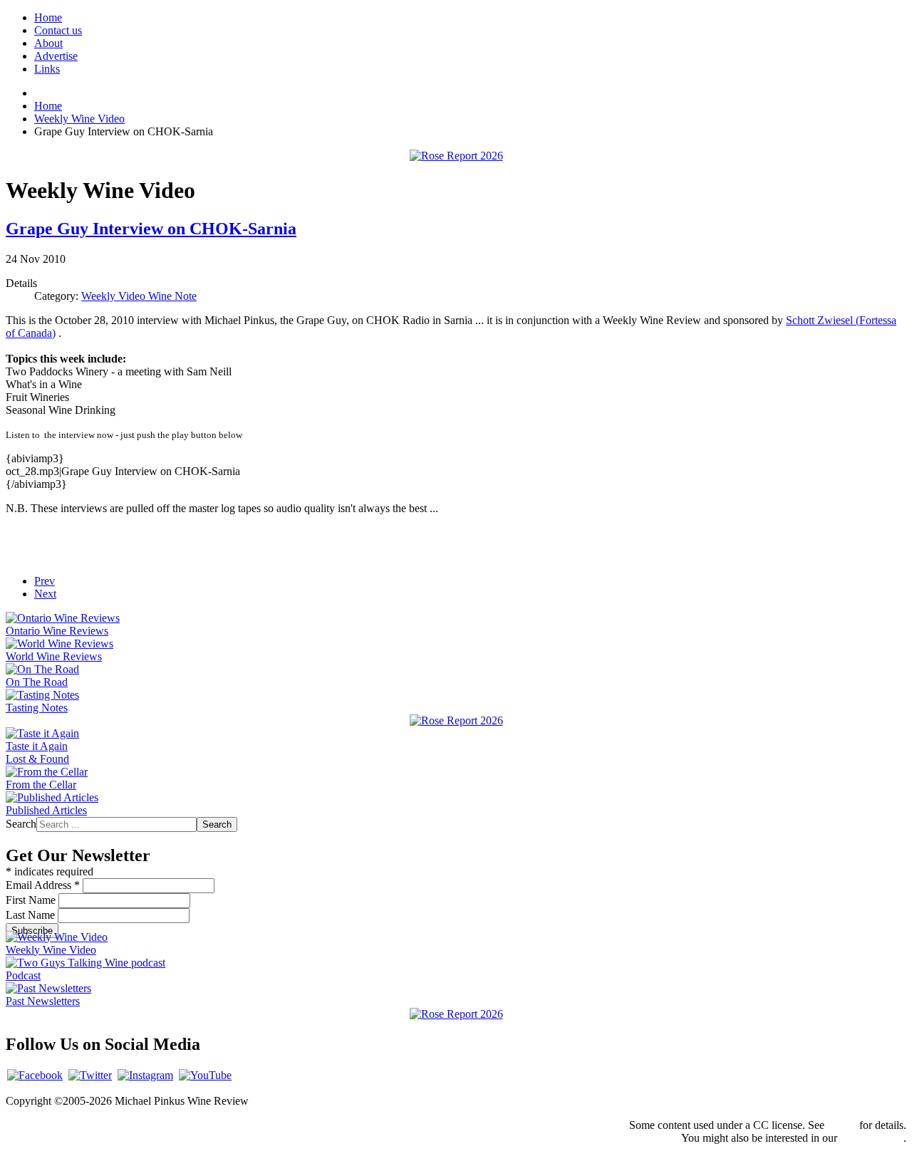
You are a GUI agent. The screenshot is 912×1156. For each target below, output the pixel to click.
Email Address (43, 885)
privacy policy (871, 1138)
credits (841, 1125)
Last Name (32, 915)
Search (21, 824)
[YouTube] (205, 1075)
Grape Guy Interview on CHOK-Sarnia (151, 228)
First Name (32, 900)
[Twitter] (90, 1075)
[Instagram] (145, 1075)
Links (47, 69)
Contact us (58, 30)
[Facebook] (35, 1075)
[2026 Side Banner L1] (456, 720)
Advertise (56, 56)
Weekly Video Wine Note (139, 296)
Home (48, 17)
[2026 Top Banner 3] (456, 156)
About (48, 43)
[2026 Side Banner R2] (456, 1014)
